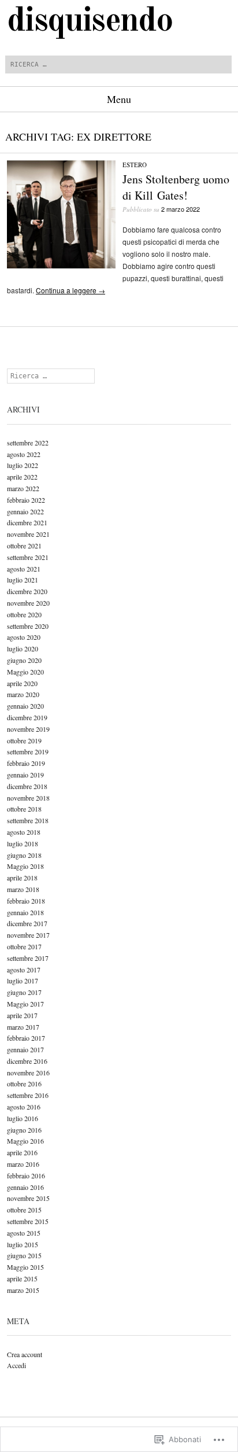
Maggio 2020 (25, 671)
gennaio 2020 (25, 705)
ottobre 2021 (24, 545)
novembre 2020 (28, 602)
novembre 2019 (28, 729)
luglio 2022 (22, 465)
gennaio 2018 (25, 912)
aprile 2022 (22, 476)
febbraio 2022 (26, 499)
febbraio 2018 (26, 900)
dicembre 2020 (27, 591)
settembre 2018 (28, 820)
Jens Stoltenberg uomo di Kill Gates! (175, 187)
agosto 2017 (23, 969)
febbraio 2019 (26, 763)
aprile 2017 (22, 1015)
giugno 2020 (24, 660)
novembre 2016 (28, 1072)
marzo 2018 (23, 889)
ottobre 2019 (24, 740)
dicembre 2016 (27, 1061)
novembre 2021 (28, 534)
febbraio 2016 (26, 1175)
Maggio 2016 (25, 1140)
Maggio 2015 (25, 1267)
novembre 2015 (28, 1198)
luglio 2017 (22, 980)
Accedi (16, 1365)
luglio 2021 (22, 579)
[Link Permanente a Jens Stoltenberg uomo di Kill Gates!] (61, 265)
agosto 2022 (23, 454)
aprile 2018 (22, 877)
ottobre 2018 (24, 808)
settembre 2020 (28, 626)
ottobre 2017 (24, 946)
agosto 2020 (23, 637)
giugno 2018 (24, 855)
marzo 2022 (23, 488)
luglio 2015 (22, 1244)
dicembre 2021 (27, 522)
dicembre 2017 (27, 923)
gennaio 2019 (25, 774)
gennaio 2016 (25, 1187)
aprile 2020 (22, 683)
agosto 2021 (23, 568)
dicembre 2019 (27, 717)
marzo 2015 (23, 1290)
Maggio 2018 (25, 866)
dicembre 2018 (27, 786)
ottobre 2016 (24, 1083)
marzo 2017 (23, 1026)
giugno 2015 (24, 1255)
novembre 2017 (28, 934)
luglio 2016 (22, 1118)
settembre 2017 (28, 958)
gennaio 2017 (25, 1049)
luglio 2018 (22, 843)
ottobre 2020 (24, 614)
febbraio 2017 (26, 1037)
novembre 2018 (28, 797)
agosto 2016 (23, 1106)
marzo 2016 (23, 1164)
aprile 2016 (22, 1152)
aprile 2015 (22, 1278)
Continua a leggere (70, 290)
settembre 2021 (28, 557)
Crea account (24, 1354)
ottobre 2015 (24, 1209)
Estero (134, 164)
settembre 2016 (28, 1095)
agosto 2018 (23, 831)
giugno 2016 (24, 1129)
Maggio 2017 (25, 1003)
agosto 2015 (23, 1232)
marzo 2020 (23, 694)
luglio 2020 (22, 648)
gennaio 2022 (25, 511)
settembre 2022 (28, 442)
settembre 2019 (28, 751)
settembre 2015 (28, 1221)
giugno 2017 (24, 992)
